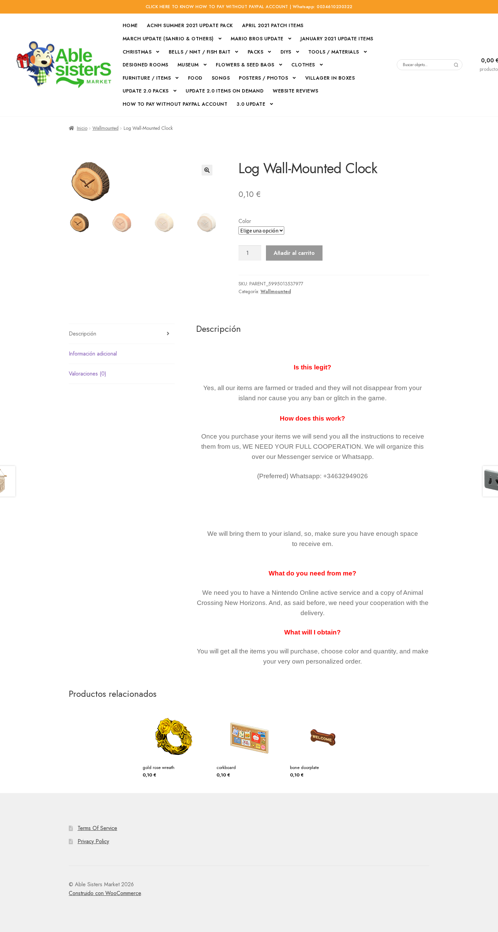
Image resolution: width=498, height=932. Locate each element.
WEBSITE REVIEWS (295, 90)
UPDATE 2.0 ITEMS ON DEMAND (225, 90)
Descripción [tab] (82, 334)
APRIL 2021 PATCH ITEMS (273, 25)
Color (244, 221)
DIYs (286, 51)
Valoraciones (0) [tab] (87, 374)
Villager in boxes (330, 78)
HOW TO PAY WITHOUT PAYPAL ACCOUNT (175, 104)
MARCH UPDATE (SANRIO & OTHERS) (168, 38)
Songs (221, 78)
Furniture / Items (147, 78)
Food (195, 78)
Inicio (82, 128)
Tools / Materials (333, 51)
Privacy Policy (93, 841)
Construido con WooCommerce (105, 893)
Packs (256, 51)
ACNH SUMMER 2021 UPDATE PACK (190, 25)
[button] (207, 170)
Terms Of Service (97, 828)
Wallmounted (105, 128)
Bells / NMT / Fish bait (200, 51)
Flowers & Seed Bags (245, 64)
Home (130, 25)
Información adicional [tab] (93, 354)
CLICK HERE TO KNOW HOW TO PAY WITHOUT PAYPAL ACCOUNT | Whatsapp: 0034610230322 (249, 7)
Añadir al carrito (294, 253)
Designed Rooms (145, 64)
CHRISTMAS (137, 51)
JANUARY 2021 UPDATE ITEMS (336, 38)
